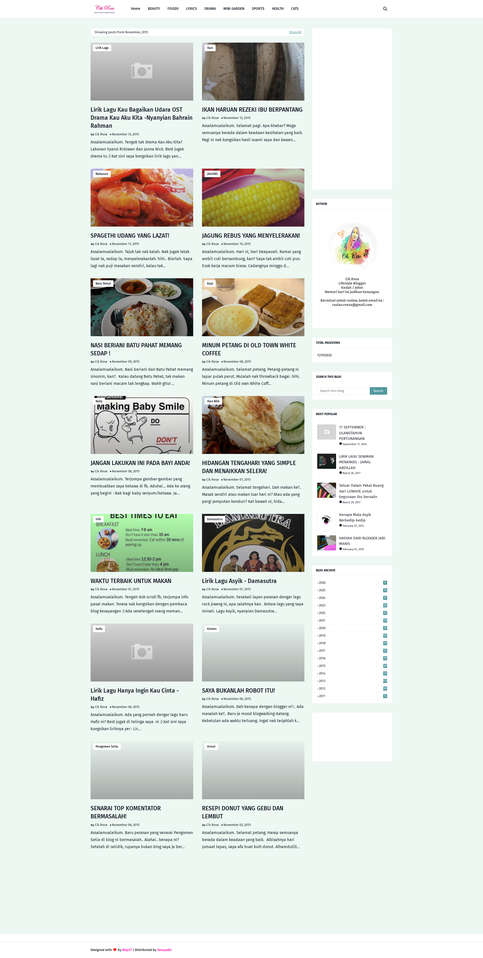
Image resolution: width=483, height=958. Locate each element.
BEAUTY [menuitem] (154, 9)
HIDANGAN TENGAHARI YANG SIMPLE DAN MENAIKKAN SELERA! (249, 467)
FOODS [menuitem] (173, 9)
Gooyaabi (164, 950)
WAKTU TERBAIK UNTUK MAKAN (131, 580)
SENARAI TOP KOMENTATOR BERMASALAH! (126, 812)
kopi (210, 283)
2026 (352, 582)
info (98, 519)
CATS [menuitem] (295, 9)
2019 (353, 635)
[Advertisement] (197, 890)
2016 (353, 658)
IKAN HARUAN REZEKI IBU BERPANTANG (252, 109)
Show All (295, 32)
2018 (353, 643)
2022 (353, 613)
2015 (353, 666)
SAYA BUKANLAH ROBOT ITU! (238, 690)
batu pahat (103, 283)
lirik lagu (102, 48)
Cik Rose (101, 134)
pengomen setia (107, 746)
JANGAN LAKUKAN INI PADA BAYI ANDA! (140, 463)
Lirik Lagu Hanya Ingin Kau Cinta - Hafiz (135, 694)
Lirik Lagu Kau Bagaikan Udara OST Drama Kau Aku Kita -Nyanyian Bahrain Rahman (141, 117)
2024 (352, 598)
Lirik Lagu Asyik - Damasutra (239, 580)
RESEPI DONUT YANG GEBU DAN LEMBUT (242, 812)
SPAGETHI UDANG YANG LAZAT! (130, 235)
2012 (353, 688)
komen (212, 629)
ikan (210, 48)
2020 (353, 628)
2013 (353, 681)
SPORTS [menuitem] (258, 9)
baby (99, 401)
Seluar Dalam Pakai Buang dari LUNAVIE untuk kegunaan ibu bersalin (361, 491)
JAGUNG (212, 174)
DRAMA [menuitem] (210, 9)
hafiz (99, 629)
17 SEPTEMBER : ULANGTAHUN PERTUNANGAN (352, 433)
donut (211, 746)
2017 (353, 651)
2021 (353, 620)
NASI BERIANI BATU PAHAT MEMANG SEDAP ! (136, 349)
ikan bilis (213, 401)
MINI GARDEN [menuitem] (233, 9)
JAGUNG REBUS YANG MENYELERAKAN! (251, 235)
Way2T (127, 950)
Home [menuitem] (135, 9)
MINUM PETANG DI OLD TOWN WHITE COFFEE (249, 349)
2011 (352, 696)
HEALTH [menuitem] (278, 9)
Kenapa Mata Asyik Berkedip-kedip (355, 517)
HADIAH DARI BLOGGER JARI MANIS (362, 541)
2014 (353, 673)
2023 (353, 605)
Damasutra (215, 519)
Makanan (102, 174)
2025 (353, 590)
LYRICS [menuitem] (191, 9)
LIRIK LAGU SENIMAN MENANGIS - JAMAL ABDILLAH (356, 462)
